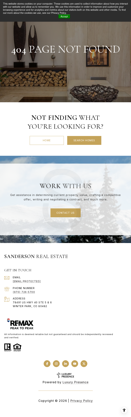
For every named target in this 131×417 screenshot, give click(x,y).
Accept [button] (64, 16)
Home (47, 140)
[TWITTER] (84, 363)
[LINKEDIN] (65, 363)
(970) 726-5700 (24, 292)
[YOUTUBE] (74, 363)
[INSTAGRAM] (56, 363)
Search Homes (84, 140)
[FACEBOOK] (47, 363)
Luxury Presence (75, 382)
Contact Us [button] (65, 212)
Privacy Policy (81, 401)
